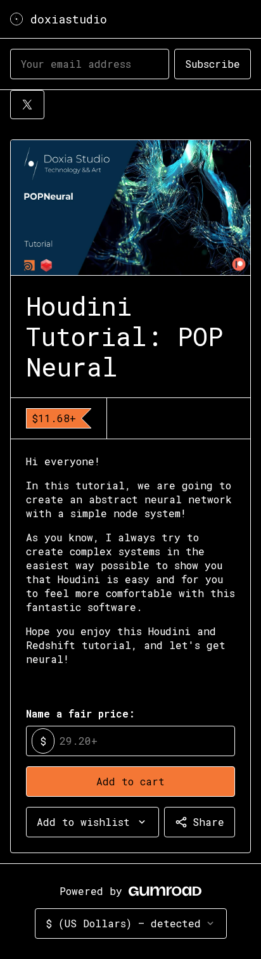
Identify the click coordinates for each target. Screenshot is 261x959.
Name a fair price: (80, 713)
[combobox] (92, 822)
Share (208, 821)
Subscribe (212, 63)
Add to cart (130, 781)
